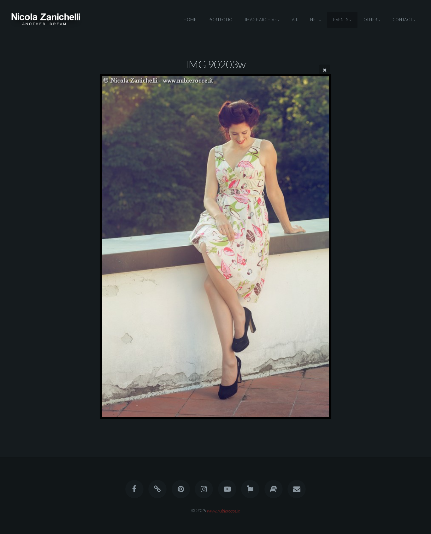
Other (370, 19)
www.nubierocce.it (223, 510)
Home (190, 19)
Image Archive (261, 19)
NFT (314, 19)
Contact (402, 19)
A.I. (295, 19)
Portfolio (221, 19)
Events (340, 19)
